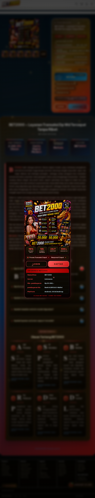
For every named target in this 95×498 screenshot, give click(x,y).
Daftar (58, 264)
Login (36, 264)
